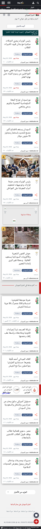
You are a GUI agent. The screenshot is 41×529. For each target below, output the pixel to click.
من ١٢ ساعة (17, 511)
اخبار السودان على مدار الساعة (20, 504)
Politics (17, 54)
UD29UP (36, 419)
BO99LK (36, 200)
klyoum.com (35, 527)
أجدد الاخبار (20, 26)
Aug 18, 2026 (11, 58)
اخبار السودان (27, 54)
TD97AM (36, 147)
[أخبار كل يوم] (20, 3)
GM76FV (36, 449)
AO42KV (36, 377)
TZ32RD (36, 118)
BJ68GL (36, 478)
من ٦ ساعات (24, 511)
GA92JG (36, 275)
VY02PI (36, 59)
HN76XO (36, 318)
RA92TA (36, 88)
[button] (20, 208)
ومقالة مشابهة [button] (26, 214)
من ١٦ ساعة (10, 511)
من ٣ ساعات (31, 511)
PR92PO (36, 348)
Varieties (17, 270)
